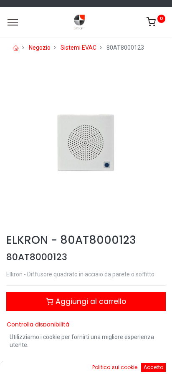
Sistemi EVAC (78, 47)
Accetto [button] (153, 367)
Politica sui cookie (114, 367)
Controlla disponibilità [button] (38, 324)
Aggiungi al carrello (89, 301)
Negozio (40, 47)
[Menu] (13, 22)
